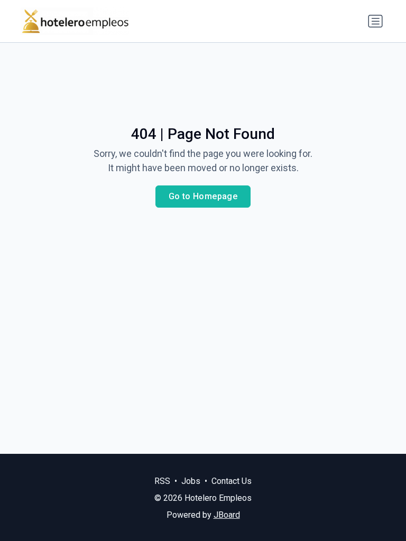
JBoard (227, 515)
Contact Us (231, 481)
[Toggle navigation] (375, 21)
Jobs (190, 481)
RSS (162, 481)
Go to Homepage (203, 196)
